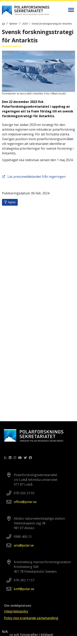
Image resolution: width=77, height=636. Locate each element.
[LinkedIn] (10, 457)
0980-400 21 (23, 536)
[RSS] (5, 457)
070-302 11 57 (24, 580)
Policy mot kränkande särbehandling (31, 618)
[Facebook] (30, 457)
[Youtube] (20, 457)
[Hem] (3, 23)
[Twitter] (25, 457)
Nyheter (13, 23)
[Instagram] (14, 457)
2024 (25, 23)
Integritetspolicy (16, 611)
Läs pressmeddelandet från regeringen (37, 176)
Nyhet (12, 202)
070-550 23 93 (24, 493)
